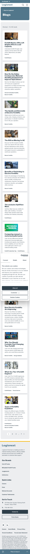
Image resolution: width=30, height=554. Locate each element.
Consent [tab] (5, 260)
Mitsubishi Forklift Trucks (9, 467)
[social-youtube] (3, 525)
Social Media (11, 529)
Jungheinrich (5, 471)
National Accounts (7, 491)
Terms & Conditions (7, 532)
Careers (4, 483)
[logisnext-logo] (7, 5)
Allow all (15, 288)
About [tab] (24, 260)
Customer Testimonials (8, 494)
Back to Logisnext (9, 10)
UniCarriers (5, 475)
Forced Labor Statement (20, 532)
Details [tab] (15, 260)
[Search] (23, 5)
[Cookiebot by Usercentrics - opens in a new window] (21, 256)
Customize (14, 292)
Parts (3, 487)
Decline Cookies (15, 297)
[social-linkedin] (7, 525)
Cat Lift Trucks (6, 464)
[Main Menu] (27, 5)
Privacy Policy (21, 529)
